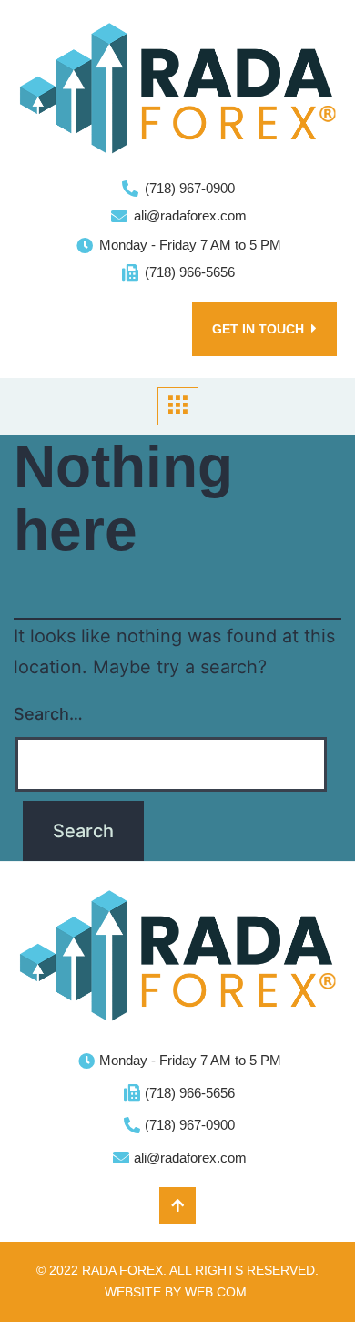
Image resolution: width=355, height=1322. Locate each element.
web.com (216, 1292)
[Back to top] (177, 1205)
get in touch (258, 329)
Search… (48, 713)
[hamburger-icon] (177, 406)
